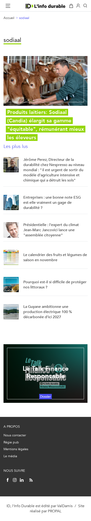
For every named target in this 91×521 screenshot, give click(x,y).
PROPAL (54, 511)
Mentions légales (16, 449)
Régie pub (11, 442)
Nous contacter (15, 435)
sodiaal (24, 18)
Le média (10, 456)
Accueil (9, 18)
